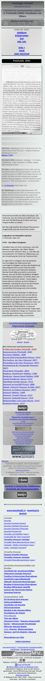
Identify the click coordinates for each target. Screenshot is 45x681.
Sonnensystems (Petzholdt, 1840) (17, 352)
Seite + (21, 48)
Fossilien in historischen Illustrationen (20, 576)
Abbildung (22, 33)
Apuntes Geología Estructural (16, 526)
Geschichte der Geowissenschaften (23, 432)
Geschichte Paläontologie (23, 436)
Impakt (23, 421)
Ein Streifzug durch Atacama (16, 600)
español (19, 342)
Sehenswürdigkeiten (13, 602)
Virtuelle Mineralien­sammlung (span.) (19, 542)
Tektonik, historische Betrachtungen (19, 582)
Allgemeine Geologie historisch (17, 574)
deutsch (26, 342)
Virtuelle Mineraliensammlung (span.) (19, 560)
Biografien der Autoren (23, 412)
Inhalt (21, 51)
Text (22, 39)
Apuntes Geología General (15, 523)
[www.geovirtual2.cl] (23, 458)
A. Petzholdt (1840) (23, 414)
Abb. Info (21, 42)
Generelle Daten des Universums (23, 423)
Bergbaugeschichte (28, 649)
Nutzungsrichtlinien (22, 470)
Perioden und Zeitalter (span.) (16, 534)
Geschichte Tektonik (23, 438)
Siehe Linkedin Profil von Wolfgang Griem (23, 667)
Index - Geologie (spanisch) (15, 548)
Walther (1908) (7, 155)
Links (6, 629)
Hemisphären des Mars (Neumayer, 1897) (21, 363)
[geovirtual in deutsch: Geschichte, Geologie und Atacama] (23, 454)
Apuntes (7, 521)
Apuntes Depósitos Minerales (16, 529)
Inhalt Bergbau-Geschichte (23, 442)
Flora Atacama (10, 616)
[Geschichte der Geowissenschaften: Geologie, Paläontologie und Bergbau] (23, 340)
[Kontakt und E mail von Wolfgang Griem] (21, 660)
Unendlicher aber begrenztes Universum (23, 419)
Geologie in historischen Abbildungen (22, 486)
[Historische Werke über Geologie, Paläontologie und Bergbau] (23, 430)
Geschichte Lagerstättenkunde (23, 440)
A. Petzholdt (9, 185)
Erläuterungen (21, 36)
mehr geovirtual (21, 54)
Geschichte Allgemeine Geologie (23, 434)
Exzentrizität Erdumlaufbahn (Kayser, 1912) (22, 358)
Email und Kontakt (23, 665)
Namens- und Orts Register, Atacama (20, 632)
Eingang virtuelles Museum (16, 555)
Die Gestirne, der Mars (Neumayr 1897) (20, 360)
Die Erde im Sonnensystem (23, 425)
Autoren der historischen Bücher (18, 590)
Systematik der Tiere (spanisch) (17, 537)
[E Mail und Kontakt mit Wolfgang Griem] (16, 665)
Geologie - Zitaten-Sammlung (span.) (19, 545)
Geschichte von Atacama (14, 605)
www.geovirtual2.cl (16, 510)
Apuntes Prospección (13, 532)
